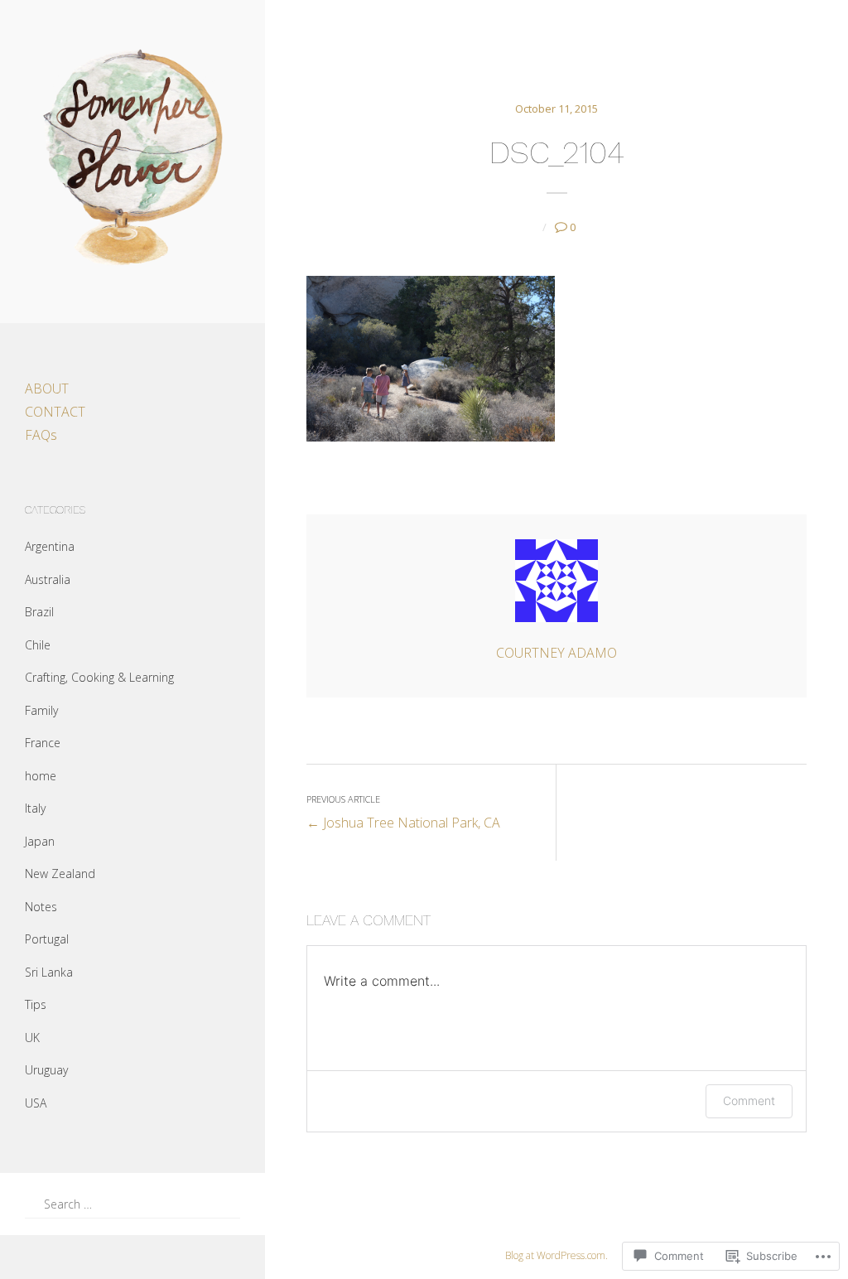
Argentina (50, 546)
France (42, 743)
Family (41, 710)
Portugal (47, 939)
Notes (41, 907)
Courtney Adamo (556, 653)
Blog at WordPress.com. (556, 1255)
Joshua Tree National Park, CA (403, 812)
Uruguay (46, 1070)
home (40, 776)
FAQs (41, 435)
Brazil (39, 612)
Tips (35, 1004)
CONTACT (55, 412)
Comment (749, 1100)
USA (35, 1103)
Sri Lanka (49, 972)
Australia (47, 579)
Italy (35, 808)
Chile (38, 645)
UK (32, 1037)
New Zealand (60, 873)
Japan (40, 841)
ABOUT (47, 388)
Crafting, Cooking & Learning (99, 677)
